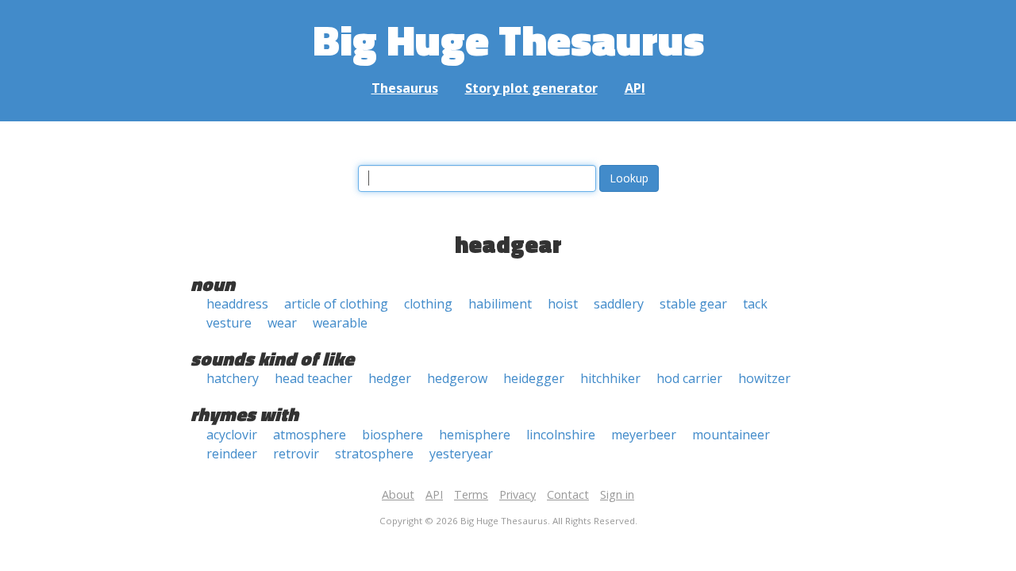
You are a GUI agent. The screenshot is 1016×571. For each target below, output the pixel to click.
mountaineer (731, 434)
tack (755, 303)
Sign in (617, 494)
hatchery (232, 378)
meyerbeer (643, 434)
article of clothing (336, 303)
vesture (229, 322)
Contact (568, 494)
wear (282, 322)
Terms (471, 494)
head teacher (313, 378)
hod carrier (689, 378)
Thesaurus (404, 88)
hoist (563, 303)
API (635, 88)
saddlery (619, 303)
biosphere (392, 434)
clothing (428, 303)
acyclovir (231, 434)
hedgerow (457, 378)
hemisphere (474, 434)
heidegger (533, 378)
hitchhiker (610, 378)
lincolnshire (560, 434)
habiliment (500, 303)
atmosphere (309, 434)
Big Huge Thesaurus (508, 39)
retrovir (296, 453)
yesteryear (461, 453)
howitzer (764, 378)
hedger (389, 378)
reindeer (231, 453)
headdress (237, 303)
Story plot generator (531, 88)
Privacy (517, 494)
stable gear (693, 303)
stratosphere (374, 453)
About (398, 494)
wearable (340, 322)
